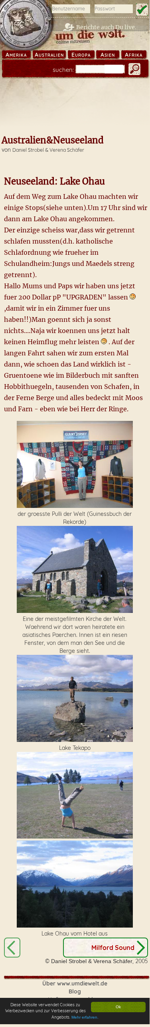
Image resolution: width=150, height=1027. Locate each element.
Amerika (16, 54)
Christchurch (12, 947)
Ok (118, 1007)
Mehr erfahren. (85, 1017)
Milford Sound (112, 948)
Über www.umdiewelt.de (74, 983)
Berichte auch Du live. (106, 27)
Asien (108, 54)
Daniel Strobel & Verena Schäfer (48, 150)
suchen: (63, 69)
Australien (49, 54)
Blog (75, 991)
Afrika (133, 54)
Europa (81, 54)
